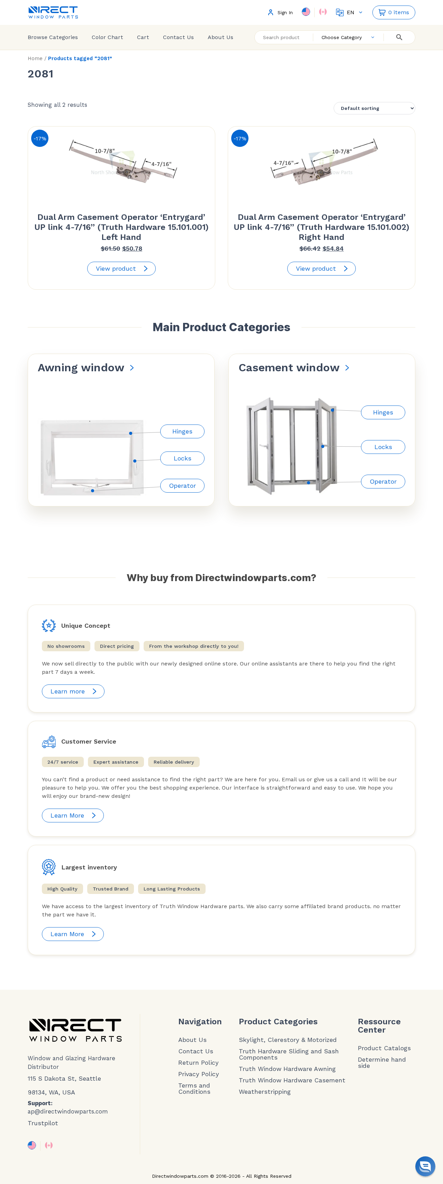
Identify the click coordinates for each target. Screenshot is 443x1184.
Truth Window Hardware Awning (287, 1069)
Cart (143, 37)
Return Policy (198, 1063)
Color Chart (107, 37)
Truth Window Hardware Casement (292, 1080)
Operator (182, 485)
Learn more (68, 691)
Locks (182, 458)
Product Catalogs (384, 1048)
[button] (425, 1166)
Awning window (81, 367)
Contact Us (178, 37)
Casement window (289, 367)
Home (35, 58)
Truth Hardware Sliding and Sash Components (289, 1054)
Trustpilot (43, 1123)
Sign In (285, 12)
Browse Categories (53, 37)
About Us (220, 37)
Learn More (67, 815)
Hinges (182, 431)
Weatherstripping (265, 1092)
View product (116, 268)
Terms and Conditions (194, 1088)
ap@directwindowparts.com (68, 1111)
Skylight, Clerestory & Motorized (288, 1040)
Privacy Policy (198, 1074)
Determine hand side (382, 1062)
